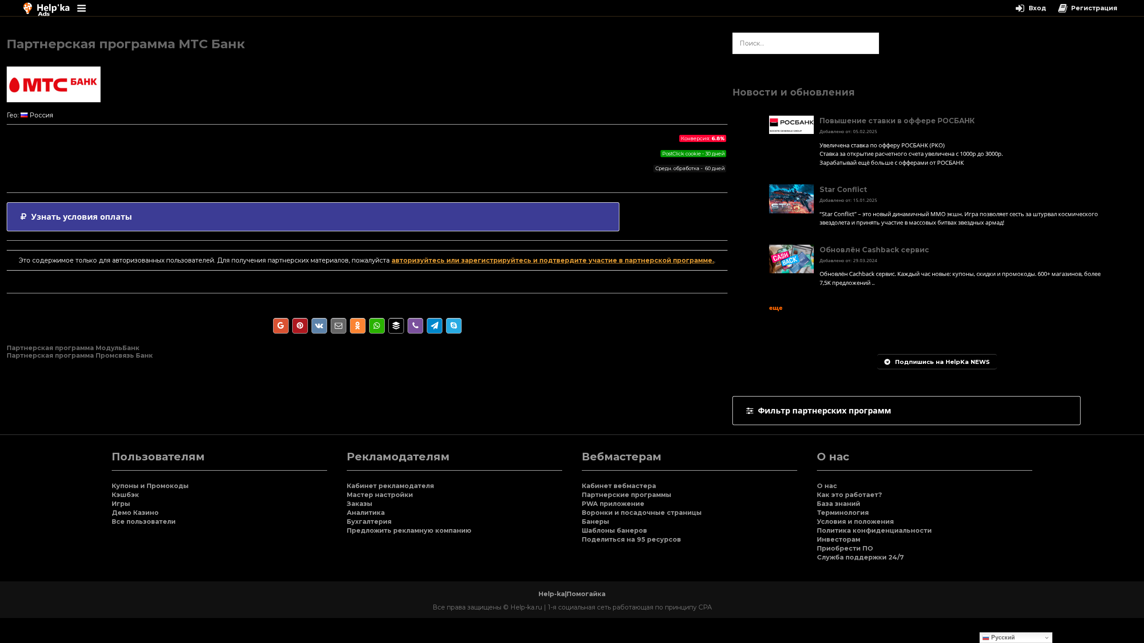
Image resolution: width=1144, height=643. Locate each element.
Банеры (595, 522)
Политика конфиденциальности (874, 530)
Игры (121, 504)
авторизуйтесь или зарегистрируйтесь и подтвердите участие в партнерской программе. (552, 260)
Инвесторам (838, 539)
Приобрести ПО (845, 548)
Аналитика (366, 513)
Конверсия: (703, 138)
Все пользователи (144, 522)
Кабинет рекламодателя (390, 486)
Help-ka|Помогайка (572, 594)
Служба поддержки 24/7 (860, 557)
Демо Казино (135, 513)
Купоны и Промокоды (150, 486)
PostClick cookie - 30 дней (693, 153)
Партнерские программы (626, 495)
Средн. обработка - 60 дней (690, 168)
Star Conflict (843, 189)
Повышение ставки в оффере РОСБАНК (897, 121)
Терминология (843, 513)
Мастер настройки (380, 495)
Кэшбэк (125, 495)
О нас (827, 486)
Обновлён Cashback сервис (874, 250)
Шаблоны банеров (614, 530)
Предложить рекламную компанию (409, 530)
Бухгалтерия (369, 522)
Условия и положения (855, 522)
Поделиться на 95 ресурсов (631, 539)
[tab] (313, 217)
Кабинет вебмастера (619, 486)
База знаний (838, 504)
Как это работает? (849, 495)
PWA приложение (613, 504)
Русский (1002, 637)
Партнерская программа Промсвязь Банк (80, 355)
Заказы (359, 504)
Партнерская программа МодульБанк (73, 348)
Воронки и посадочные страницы (642, 513)
